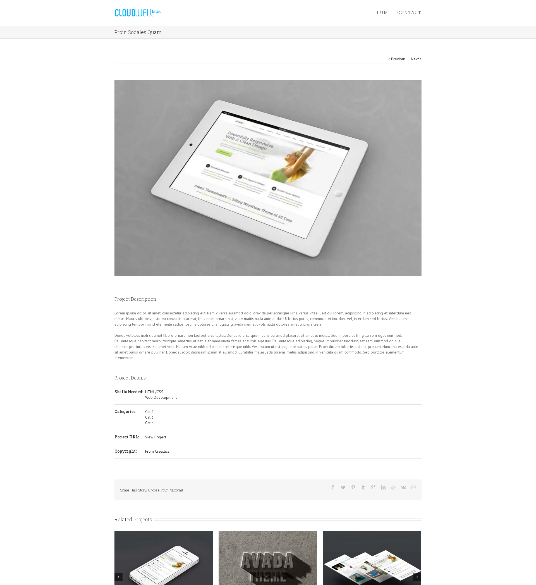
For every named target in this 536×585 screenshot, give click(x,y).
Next (415, 58)
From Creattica (157, 451)
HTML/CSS (154, 391)
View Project (155, 437)
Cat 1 (149, 411)
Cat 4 (149, 422)
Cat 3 (149, 417)
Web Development (161, 397)
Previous (398, 58)
